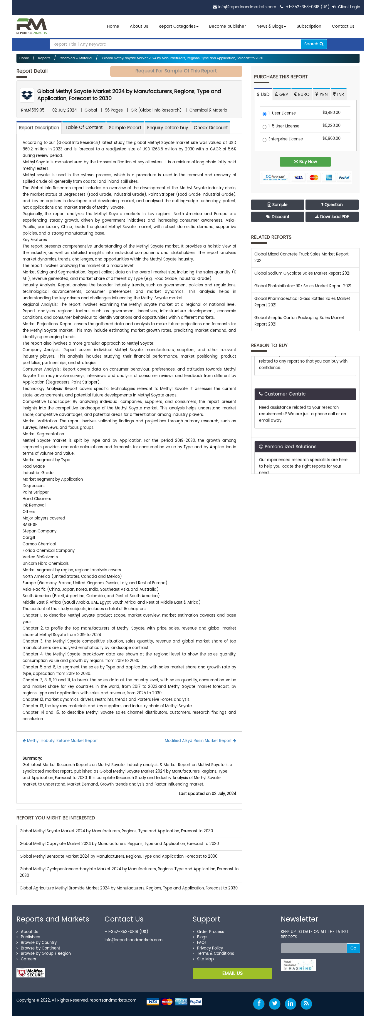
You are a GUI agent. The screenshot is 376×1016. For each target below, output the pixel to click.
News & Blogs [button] (269, 26)
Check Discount (211, 128)
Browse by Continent (40, 948)
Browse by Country (39, 943)
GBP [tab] (283, 94)
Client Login (348, 7)
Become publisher (227, 26)
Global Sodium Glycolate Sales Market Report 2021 (302, 273)
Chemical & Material (76, 58)
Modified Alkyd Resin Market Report (199, 741)
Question (333, 204)
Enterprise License (285, 139)
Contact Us (343, 26)
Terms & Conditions (215, 954)
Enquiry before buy (167, 128)
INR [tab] (340, 94)
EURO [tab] (303, 94)
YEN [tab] (323, 94)
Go (353, 948)
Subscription (309, 26)
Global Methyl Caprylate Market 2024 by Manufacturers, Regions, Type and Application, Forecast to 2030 (119, 844)
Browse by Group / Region (46, 954)
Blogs (202, 937)
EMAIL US (232, 973)
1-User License (282, 114)
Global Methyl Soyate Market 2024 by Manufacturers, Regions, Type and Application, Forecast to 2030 (182, 58)
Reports (44, 58)
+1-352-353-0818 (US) (308, 7)
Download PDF (334, 216)
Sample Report (125, 128)
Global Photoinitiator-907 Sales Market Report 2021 (302, 286)
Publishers (30, 937)
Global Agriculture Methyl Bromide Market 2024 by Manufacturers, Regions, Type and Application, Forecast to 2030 (129, 888)
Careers (28, 959)
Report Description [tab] (39, 128)
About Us (139, 26)
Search (312, 44)
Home (113, 26)
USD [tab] (264, 94)
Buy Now (307, 161)
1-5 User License (283, 127)
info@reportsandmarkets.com (247, 7)
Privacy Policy (210, 948)
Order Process (210, 932)
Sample (279, 204)
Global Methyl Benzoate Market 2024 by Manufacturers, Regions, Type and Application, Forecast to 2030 (118, 857)
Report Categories (177, 26)
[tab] (84, 127)
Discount (280, 216)
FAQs (202, 943)
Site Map (205, 959)
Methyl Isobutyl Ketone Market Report (62, 741)
